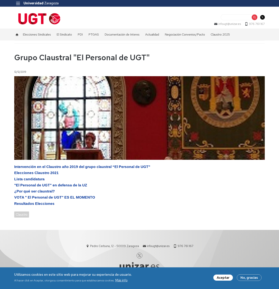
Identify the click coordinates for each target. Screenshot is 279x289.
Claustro (22, 214)
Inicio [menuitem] (17, 34)
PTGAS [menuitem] (93, 34)
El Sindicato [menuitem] (64, 34)
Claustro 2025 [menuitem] (220, 34)
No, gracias (249, 278)
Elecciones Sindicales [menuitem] (37, 34)
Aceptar (223, 278)
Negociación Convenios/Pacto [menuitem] (185, 34)
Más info (121, 280)
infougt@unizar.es (229, 24)
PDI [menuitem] (80, 34)
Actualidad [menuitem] (152, 34)
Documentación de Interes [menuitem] (122, 34)
